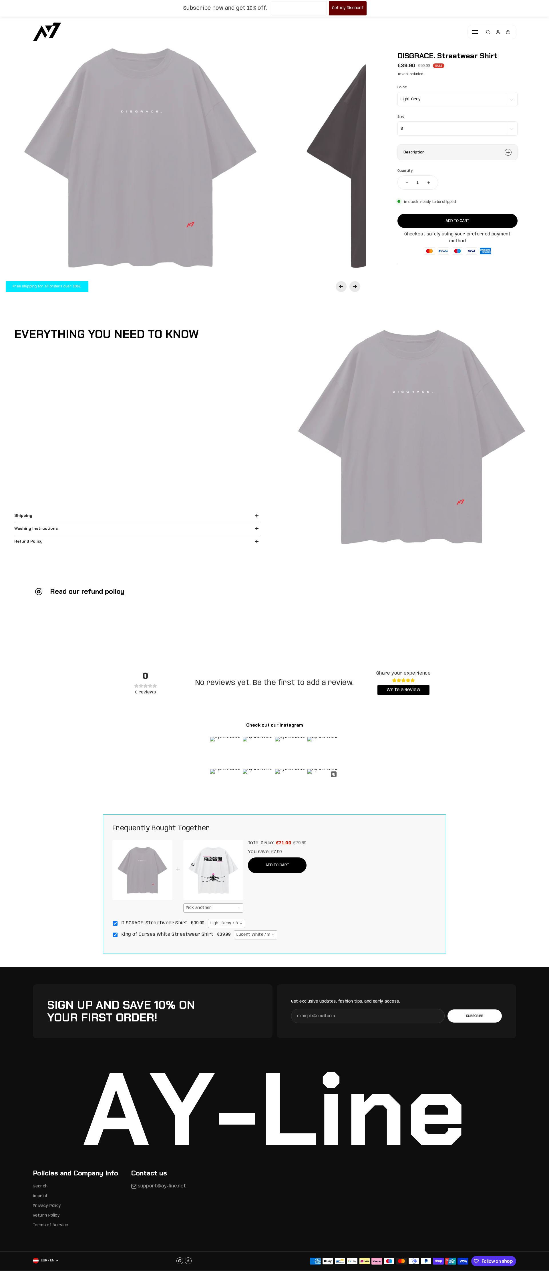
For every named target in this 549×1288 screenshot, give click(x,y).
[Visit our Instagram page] (179, 1260)
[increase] (428, 182)
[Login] (498, 32)
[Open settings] (488, 32)
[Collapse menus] (475, 32)
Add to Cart (277, 865)
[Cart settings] (508, 32)
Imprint (40, 1196)
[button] (341, 286)
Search (40, 1186)
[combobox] (213, 908)
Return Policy (46, 1215)
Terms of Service (50, 1225)
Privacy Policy (47, 1206)
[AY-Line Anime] (47, 31)
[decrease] (406, 182)
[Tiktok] (188, 1260)
